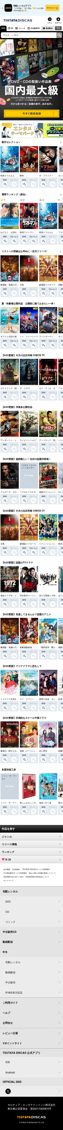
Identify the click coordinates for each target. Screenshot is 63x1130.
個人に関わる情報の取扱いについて (42, 873)
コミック (21, 28)
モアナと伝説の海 (9, 336)
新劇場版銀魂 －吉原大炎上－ (34, 647)
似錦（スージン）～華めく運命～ (35, 750)
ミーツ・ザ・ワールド (11, 802)
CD (12, 28)
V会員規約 (16, 869)
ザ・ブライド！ (46, 175)
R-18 (8, 859)
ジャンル (7, 836)
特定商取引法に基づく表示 (13, 877)
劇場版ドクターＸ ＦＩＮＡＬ (34, 543)
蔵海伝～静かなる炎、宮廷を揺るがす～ (19, 750)
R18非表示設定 (14, 992)
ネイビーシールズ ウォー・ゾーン (36, 440)
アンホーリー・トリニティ (13, 440)
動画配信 (49, 28)
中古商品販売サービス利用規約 (15, 873)
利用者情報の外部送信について (37, 877)
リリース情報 (9, 844)
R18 (58, 28)
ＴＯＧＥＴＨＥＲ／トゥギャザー (35, 491)
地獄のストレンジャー (49, 491)
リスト (49, 23)
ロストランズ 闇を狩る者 (13, 388)
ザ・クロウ (25, 388)
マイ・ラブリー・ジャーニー (33, 698)
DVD (3, 28)
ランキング (8, 851)
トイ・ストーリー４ (29, 336)
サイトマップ (8, 880)
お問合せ (8, 1023)
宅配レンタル (12, 962)
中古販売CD (35, 28)
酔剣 (22, 175)
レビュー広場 (10, 1033)
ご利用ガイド (10, 1002)
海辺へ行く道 (45, 802)
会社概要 (6, 869)
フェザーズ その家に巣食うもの (16, 491)
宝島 (22, 284)
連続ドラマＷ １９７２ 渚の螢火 (17, 595)
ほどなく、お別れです (11, 232)
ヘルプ (6, 1013)
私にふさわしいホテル (30, 802)
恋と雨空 (43, 750)
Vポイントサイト (12, 1043)
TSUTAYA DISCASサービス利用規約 (36, 869)
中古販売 (10, 982)
